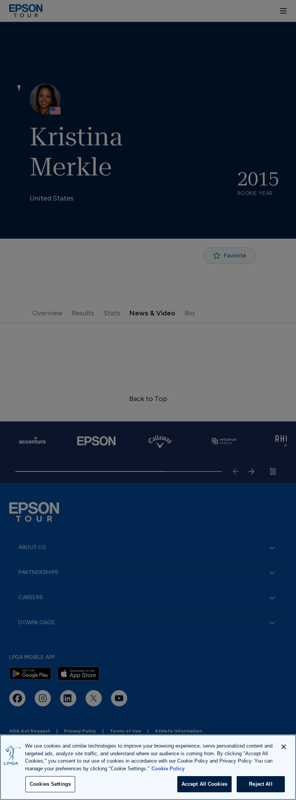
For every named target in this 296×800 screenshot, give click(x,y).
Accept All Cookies (204, 784)
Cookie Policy (168, 768)
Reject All (260, 784)
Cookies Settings (50, 784)
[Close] (283, 746)
